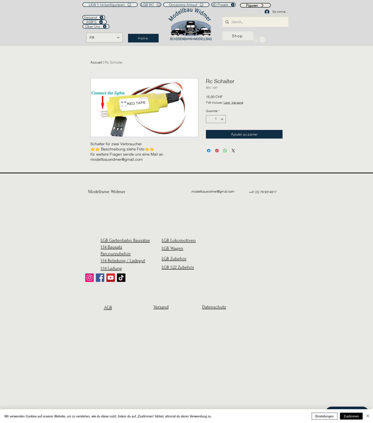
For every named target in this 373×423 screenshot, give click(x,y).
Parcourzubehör (116, 253)
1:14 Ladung (111, 268)
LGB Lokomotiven (179, 240)
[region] (107, 318)
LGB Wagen (172, 248)
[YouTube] (110, 277)
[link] (259, 39)
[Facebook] (100, 277)
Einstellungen (324, 416)
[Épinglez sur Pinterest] (217, 150)
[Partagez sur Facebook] (208, 150)
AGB (108, 307)
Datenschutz (214, 306)
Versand (161, 306)
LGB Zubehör (174, 258)
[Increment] (222, 119)
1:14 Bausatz (111, 247)
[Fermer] (367, 416)
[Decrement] (209, 119)
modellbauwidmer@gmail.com (212, 191)
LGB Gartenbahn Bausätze (125, 240)
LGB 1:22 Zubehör (178, 267)
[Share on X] (233, 150)
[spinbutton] (216, 119)
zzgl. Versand (233, 103)
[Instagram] (89, 277)
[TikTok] (121, 277)
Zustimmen (351, 416)
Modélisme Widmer (106, 191)
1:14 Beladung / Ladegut (123, 260)
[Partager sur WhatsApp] (225, 150)
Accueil (96, 62)
